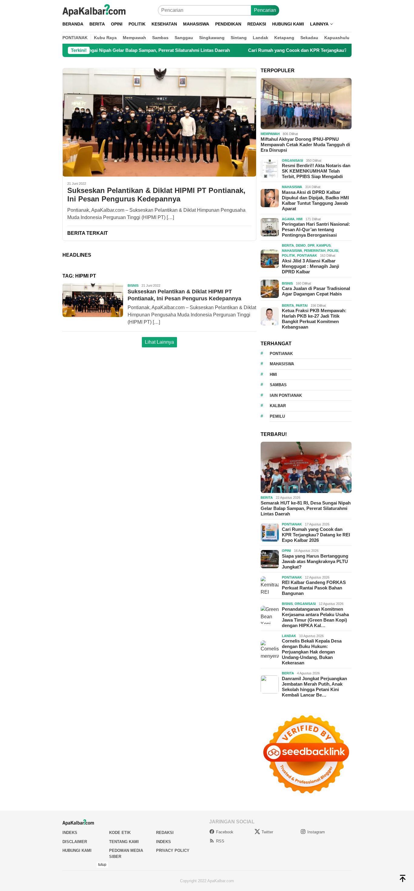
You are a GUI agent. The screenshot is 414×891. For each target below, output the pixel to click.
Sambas (278, 385)
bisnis (133, 285)
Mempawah (270, 134)
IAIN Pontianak (286, 395)
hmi (273, 374)
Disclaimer (74, 841)
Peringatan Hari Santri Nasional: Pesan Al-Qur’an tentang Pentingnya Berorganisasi (316, 229)
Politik (288, 255)
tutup (102, 864)
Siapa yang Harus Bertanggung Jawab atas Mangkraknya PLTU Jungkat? (315, 561)
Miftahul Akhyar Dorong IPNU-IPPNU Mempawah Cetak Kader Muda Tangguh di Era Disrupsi (305, 145)
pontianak (281, 353)
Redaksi (165, 832)
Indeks (69, 832)
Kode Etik (120, 832)
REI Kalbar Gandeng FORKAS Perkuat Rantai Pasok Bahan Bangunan (314, 588)
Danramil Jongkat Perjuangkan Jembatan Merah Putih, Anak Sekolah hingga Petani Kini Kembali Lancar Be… (314, 686)
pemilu (277, 416)
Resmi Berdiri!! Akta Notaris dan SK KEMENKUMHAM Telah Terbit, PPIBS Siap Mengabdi (316, 171)
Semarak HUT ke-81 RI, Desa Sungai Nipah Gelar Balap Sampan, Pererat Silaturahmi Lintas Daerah (306, 508)
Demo (301, 245)
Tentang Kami (124, 841)
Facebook (224, 832)
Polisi (332, 250)
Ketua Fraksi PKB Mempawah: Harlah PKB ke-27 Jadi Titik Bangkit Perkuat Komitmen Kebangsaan (314, 318)
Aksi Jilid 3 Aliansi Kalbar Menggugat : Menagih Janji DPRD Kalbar (310, 266)
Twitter (267, 832)
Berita (288, 245)
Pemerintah (315, 250)
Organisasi (292, 160)
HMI (299, 219)
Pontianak (307, 255)
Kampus (323, 245)
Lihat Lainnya (159, 342)
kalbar (278, 405)
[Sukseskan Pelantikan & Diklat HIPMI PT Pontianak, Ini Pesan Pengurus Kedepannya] (159, 122)
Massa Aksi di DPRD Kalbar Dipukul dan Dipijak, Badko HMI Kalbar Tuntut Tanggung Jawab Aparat (315, 200)
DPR (311, 245)
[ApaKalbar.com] (93, 9)
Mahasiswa (292, 187)
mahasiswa (282, 364)
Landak (289, 636)
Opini (286, 550)
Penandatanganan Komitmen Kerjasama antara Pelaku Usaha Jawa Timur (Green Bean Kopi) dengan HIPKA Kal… (315, 617)
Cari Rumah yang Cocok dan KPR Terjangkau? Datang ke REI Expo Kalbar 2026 (303, 50)
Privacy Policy (172, 850)
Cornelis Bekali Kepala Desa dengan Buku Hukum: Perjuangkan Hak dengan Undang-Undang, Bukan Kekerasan (312, 651)
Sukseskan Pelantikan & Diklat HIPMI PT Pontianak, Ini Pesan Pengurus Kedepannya (156, 194)
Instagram (316, 832)
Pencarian (265, 10)
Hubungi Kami (77, 850)
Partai (302, 305)
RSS (220, 841)
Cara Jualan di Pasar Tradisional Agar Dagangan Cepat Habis (316, 291)
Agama (288, 219)
